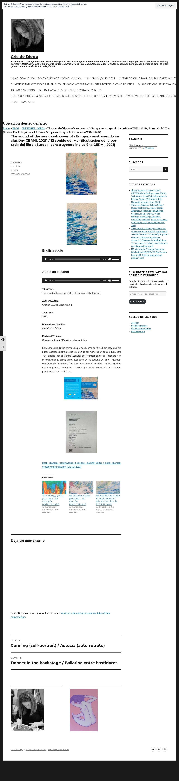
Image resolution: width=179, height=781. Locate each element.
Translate (149, 148)
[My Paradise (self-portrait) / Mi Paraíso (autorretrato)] (81, 487)
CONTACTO (28, 102)
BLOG (14, 102)
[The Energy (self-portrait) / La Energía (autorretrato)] (54, 487)
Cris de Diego (24, 56)
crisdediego (16, 162)
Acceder (135, 323)
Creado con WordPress (58, 749)
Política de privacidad (36, 749)
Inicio (6, 128)
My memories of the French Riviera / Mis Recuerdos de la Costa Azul (108, 499)
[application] (81, 259)
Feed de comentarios (141, 329)
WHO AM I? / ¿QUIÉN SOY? (100, 78)
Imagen (14, 170)
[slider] (116, 258)
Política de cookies (63, 6)
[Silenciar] (109, 259)
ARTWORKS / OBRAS (23, 90)
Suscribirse (137, 302)
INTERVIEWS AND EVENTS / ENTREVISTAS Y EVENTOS (70, 90)
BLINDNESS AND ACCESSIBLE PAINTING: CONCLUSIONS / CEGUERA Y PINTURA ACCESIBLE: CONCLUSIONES (72, 84)
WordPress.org (138, 332)
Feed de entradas (139, 326)
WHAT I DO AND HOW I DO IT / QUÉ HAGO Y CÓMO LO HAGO (46, 78)
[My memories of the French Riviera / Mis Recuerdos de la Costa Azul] (108, 487)
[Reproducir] (45, 259)
